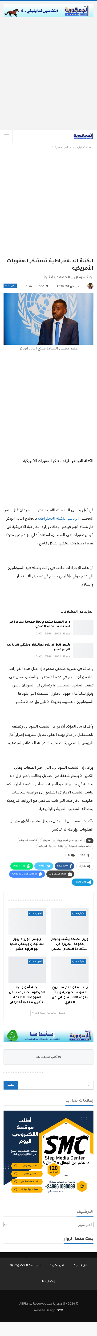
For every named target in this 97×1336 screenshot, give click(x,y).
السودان (46, 841)
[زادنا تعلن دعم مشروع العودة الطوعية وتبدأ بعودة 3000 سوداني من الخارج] (70, 970)
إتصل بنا (48, 1282)
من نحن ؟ (57, 1265)
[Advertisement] (48, 68)
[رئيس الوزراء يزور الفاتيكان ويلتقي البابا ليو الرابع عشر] (83, 650)
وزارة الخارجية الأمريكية (50, 846)
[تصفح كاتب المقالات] (90, 286)
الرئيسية (80, 1265)
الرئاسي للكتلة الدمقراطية (58, 518)
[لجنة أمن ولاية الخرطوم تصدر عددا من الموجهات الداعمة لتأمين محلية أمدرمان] (27, 970)
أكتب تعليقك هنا (47, 1057)
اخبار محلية (10, 285)
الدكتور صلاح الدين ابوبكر (69, 841)
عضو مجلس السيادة (80, 846)
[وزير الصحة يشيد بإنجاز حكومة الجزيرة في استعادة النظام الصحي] (83, 627)
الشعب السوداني (28, 841)
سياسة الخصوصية (25, 1265)
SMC (60, 1310)
